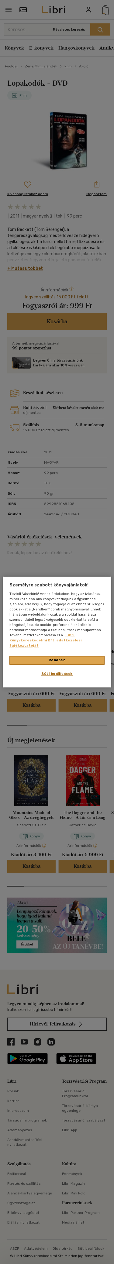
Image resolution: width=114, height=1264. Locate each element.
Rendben (57, 660)
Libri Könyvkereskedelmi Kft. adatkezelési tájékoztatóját (45, 640)
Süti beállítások (57, 674)
